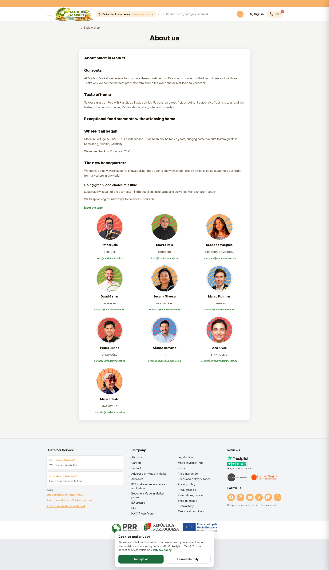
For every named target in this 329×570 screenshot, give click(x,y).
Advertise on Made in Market (65, 506)
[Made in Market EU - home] (74, 14)
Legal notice (185, 457)
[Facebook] (231, 497)
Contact (136, 468)
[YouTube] (250, 497)
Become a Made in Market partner (69, 500)
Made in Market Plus (190, 462)
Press (181, 468)
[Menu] (49, 14)
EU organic (138, 502)
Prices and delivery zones (194, 479)
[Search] (240, 14)
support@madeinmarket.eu (109, 309)
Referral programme (190, 495)
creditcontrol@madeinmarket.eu (219, 360)
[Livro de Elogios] (265, 477)
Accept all (141, 559)
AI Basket (137, 479)
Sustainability (186, 506)
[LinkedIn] (268, 497)
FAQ (134, 508)
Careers (136, 462)
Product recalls (187, 489)
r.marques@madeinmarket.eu (219, 258)
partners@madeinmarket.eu (219, 309)
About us (136, 457)
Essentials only (188, 559)
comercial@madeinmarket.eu (164, 309)
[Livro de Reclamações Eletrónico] (237, 477)
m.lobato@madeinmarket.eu (109, 412)
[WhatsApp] (277, 497)
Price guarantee (188, 473)
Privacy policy (186, 484)
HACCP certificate (142, 513)
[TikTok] (259, 497)
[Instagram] (240, 497)
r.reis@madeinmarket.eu (109, 258)
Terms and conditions (191, 511)
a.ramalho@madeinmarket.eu (164, 360)
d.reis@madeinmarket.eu (164, 258)
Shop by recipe (187, 500)
